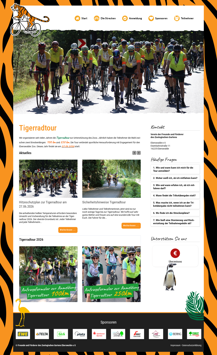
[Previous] (134, 153)
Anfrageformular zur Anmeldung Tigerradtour (48, 291)
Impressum (175, 345)
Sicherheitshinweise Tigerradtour (104, 202)
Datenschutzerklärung (191, 345)
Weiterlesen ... (68, 230)
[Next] (139, 153)
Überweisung (175, 261)
